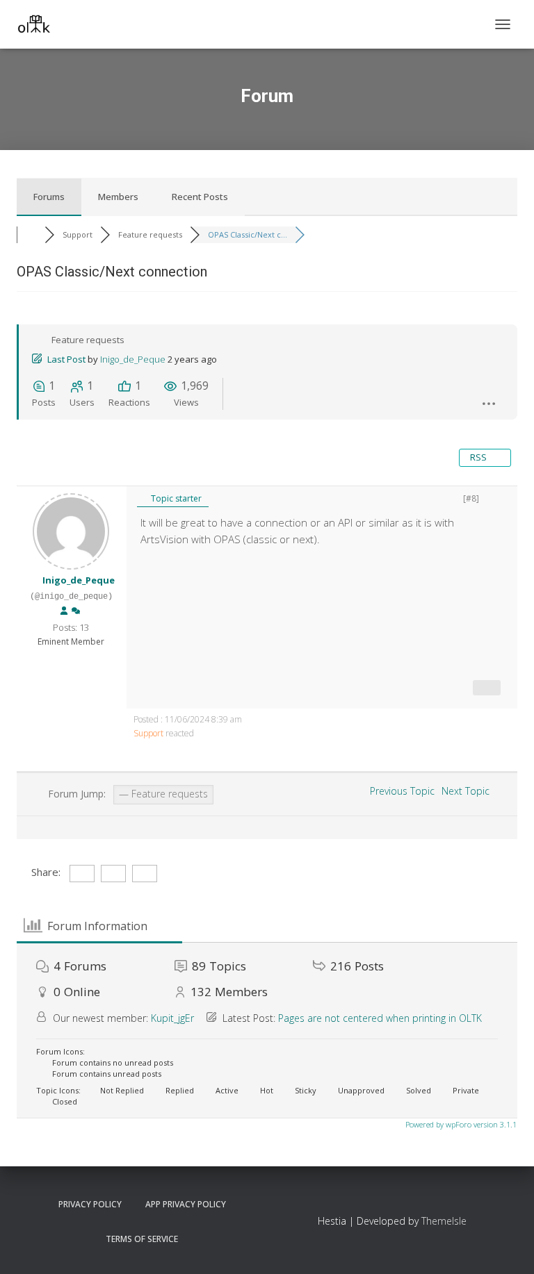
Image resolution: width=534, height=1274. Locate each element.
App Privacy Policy (185, 1204)
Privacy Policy (90, 1204)
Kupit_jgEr (172, 1018)
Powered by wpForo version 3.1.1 (460, 1124)
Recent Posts (200, 196)
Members (118, 196)
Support (148, 733)
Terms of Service (142, 1239)
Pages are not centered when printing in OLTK (380, 1018)
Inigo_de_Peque (132, 359)
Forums (49, 196)
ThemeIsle (444, 1220)
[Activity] (76, 611)
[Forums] (30, 234)
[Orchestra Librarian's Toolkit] (39, 24)
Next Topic (468, 790)
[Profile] (64, 611)
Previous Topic (399, 790)
